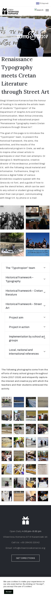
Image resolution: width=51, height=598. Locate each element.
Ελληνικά (44, 3)
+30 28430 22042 (30, 542)
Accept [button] (9, 592)
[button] (25, 558)
